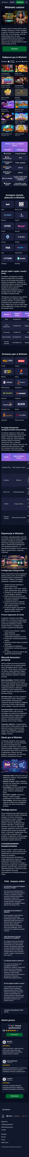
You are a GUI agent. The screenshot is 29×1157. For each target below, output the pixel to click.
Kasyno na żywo (12, 61)
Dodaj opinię (14, 1034)
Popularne (4, 61)
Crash (19, 61)
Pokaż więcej (14, 1096)
